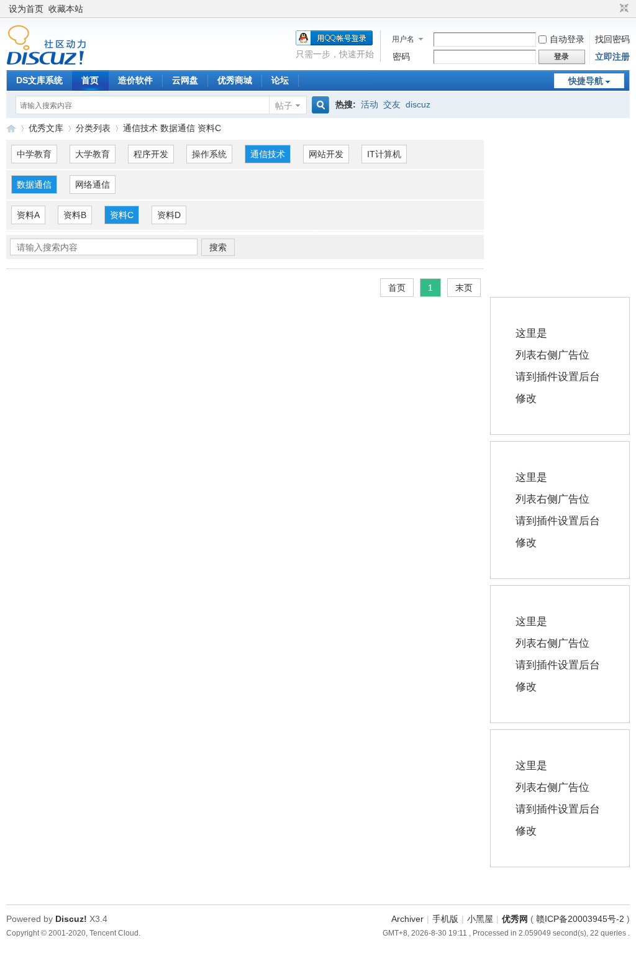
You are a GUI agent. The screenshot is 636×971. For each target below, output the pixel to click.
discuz (418, 104)
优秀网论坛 (11, 128)
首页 (90, 80)
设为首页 (26, 9)
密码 (401, 57)
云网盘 (185, 80)
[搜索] (318, 105)
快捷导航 (585, 81)
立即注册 (612, 57)
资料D (169, 215)
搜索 (218, 247)
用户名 (403, 39)
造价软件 (135, 80)
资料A (28, 215)
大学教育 (92, 154)
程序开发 (151, 154)
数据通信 (34, 184)
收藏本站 (65, 9)
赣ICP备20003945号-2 (580, 919)
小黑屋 (480, 919)
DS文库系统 (39, 80)
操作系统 (209, 154)
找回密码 (612, 39)
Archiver (407, 919)
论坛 (280, 80)
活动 (369, 104)
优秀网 (515, 919)
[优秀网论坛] (46, 62)
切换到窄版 (623, 8)
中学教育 (34, 154)
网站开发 (326, 154)
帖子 (284, 106)
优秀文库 (46, 128)
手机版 (445, 919)
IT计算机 (384, 154)
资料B (74, 215)
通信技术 (267, 154)
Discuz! (71, 919)
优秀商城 (234, 80)
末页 (464, 288)
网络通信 (92, 184)
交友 (392, 104)
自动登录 (567, 39)
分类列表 (93, 128)
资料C (122, 215)
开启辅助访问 (612, 8)
